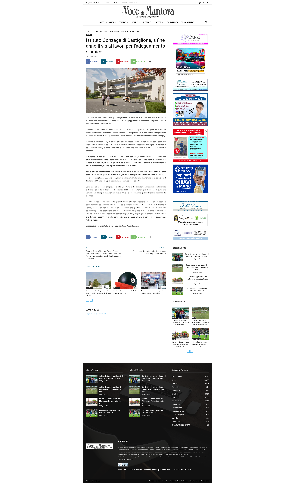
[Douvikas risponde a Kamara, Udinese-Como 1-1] (177, 291)
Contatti (124, 3)
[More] (150, 61)
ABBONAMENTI (151, 469)
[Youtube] (207, 2)
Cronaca (110, 22)
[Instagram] (199, 2)
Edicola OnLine (115, 3)
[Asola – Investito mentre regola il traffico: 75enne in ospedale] (153, 280)
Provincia (123, 22)
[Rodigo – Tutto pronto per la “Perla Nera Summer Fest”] (126, 280)
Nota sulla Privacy (154, 481)
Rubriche (147, 22)
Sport (158, 22)
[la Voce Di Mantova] (147, 12)
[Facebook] (196, 2)
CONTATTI (123, 469)
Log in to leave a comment (96, 314)
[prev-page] (87, 300)
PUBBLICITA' (165, 469)
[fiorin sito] (190, 211)
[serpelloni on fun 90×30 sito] (190, 225)
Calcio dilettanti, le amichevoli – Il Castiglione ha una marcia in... (180, 322)
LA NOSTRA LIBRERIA (182, 469)
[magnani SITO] (190, 44)
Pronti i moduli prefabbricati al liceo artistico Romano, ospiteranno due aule (149, 252)
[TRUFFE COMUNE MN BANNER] (190, 161)
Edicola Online (187, 22)
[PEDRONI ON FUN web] (190, 90)
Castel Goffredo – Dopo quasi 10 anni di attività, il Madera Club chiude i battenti (98, 293)
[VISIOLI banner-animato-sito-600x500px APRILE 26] (190, 193)
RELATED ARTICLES (94, 267)
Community (133, 3)
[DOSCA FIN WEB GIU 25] (190, 125)
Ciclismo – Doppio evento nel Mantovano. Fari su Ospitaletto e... (197, 279)
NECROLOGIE (136, 469)
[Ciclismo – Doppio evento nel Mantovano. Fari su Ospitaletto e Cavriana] (177, 279)
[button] (206, 22)
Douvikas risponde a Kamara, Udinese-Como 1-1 (200, 344)
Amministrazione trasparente (199, 481)
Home (107, 3)
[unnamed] (190, 239)
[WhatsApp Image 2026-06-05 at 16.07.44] (190, 75)
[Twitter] (203, 2)
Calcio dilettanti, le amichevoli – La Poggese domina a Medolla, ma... (197, 267)
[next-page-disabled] (91, 300)
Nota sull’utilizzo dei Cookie (179, 481)
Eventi (135, 22)
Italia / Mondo (172, 22)
